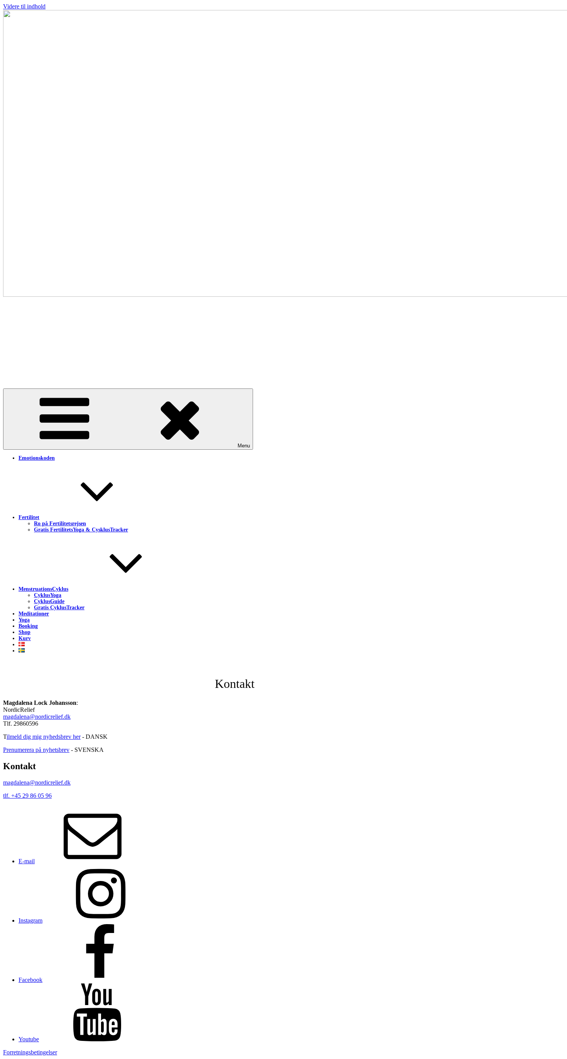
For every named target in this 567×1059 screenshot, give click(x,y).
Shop (24, 632)
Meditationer (34, 614)
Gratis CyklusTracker (59, 607)
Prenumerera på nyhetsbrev (36, 749)
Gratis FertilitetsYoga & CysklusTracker (81, 530)
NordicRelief (64, 333)
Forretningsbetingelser (30, 1052)
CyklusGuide (49, 601)
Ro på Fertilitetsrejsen (60, 523)
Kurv (25, 638)
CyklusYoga (47, 595)
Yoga (24, 620)
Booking (28, 626)
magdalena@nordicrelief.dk (37, 716)
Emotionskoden (37, 458)
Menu (244, 446)
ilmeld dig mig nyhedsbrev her (44, 736)
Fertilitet (29, 517)
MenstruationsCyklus (43, 589)
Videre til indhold (24, 6)
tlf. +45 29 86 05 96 (27, 795)
